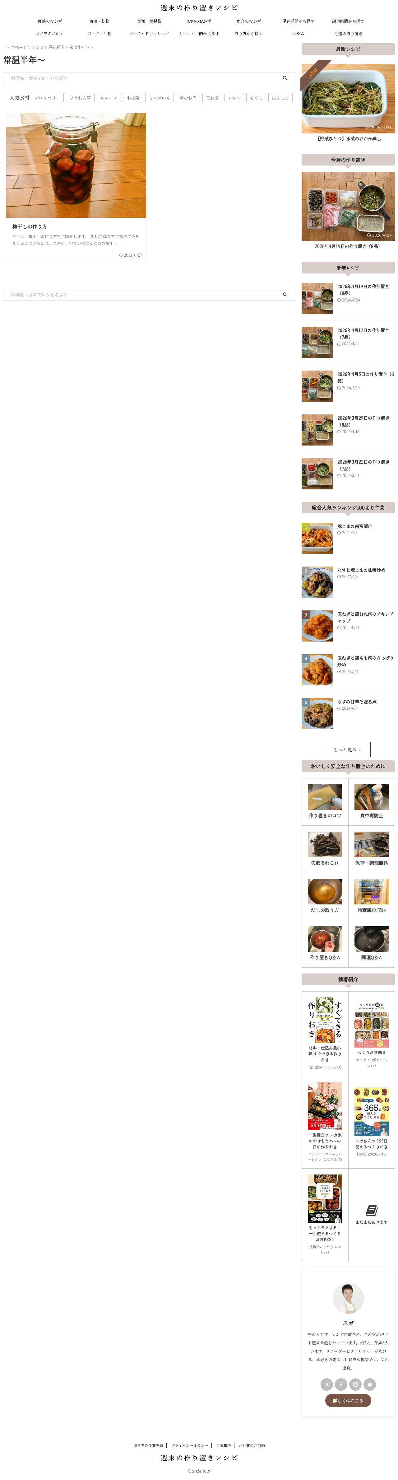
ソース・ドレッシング (149, 33)
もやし (256, 98)
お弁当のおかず (49, 33)
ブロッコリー (47, 98)
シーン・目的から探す (199, 33)
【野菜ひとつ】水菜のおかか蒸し (348, 138)
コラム (298, 33)
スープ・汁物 (99, 33)
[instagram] (355, 1384)
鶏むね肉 (188, 98)
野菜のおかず (50, 21)
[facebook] (341, 1384)
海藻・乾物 (99, 21)
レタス (234, 98)
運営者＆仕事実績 (148, 1445)
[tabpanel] (348, 104)
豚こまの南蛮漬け (354, 526)
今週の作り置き (348, 33)
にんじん (280, 98)
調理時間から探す (348, 21)
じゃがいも (159, 98)
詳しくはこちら (348, 1400)
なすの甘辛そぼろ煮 (357, 701)
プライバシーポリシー (189, 1445)
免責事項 (223, 1445)
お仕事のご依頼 (252, 1445)
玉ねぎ (212, 98)
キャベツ (109, 98)
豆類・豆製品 (149, 21)
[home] (369, 1384)
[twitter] (327, 1384)
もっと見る (345, 749)
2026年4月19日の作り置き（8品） (348, 246)
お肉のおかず (199, 21)
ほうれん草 (80, 98)
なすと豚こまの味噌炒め (361, 570)
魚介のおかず (249, 21)
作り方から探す (248, 33)
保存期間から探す (298, 21)
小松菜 (133, 98)
